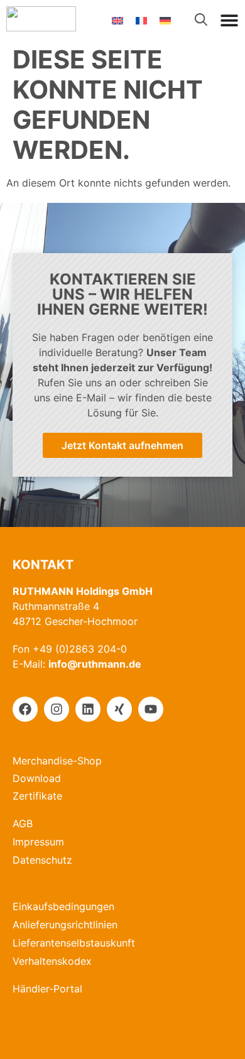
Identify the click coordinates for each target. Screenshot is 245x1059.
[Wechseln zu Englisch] (117, 19)
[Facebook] (25, 709)
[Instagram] (56, 709)
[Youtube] (150, 709)
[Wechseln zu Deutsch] (165, 19)
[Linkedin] (88, 709)
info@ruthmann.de (94, 664)
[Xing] (119, 709)
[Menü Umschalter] (229, 20)
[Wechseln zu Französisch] (141, 19)
